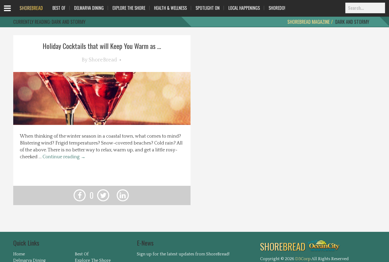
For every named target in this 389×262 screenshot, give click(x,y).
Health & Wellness (170, 8)
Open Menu (14, 13)
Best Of (58, 8)
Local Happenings (244, 8)
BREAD (31, 7)
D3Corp (303, 258)
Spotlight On (208, 8)
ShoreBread (103, 60)
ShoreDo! (277, 8)
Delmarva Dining (89, 8)
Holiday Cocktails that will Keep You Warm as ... (102, 46)
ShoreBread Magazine (308, 21)
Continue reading (64, 157)
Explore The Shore (128, 8)
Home (19, 254)
